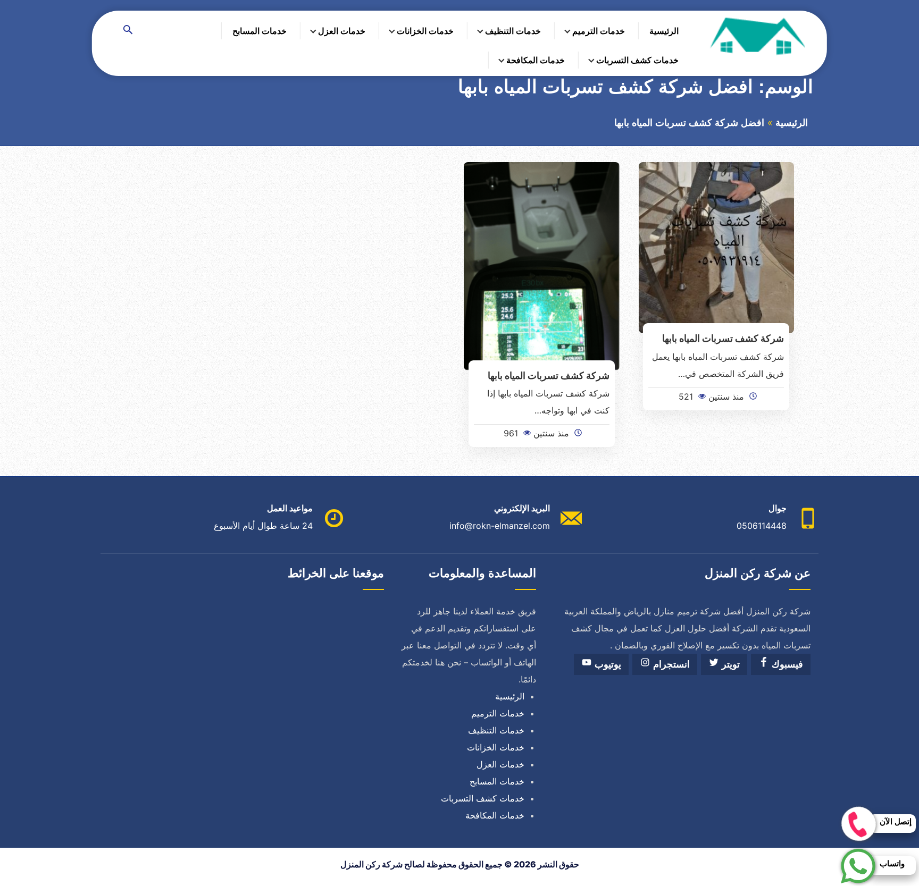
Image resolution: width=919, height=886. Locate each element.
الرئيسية (664, 31)
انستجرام (670, 664)
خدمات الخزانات (425, 31)
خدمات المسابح (259, 31)
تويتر (729, 664)
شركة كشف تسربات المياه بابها (723, 338)
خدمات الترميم (598, 31)
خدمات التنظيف (513, 31)
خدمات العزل (341, 31)
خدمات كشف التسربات (637, 60)
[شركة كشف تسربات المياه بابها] (717, 246)
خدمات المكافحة (535, 60)
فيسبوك (786, 664)
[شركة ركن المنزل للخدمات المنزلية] (756, 35)
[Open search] (128, 30)
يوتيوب (606, 664)
